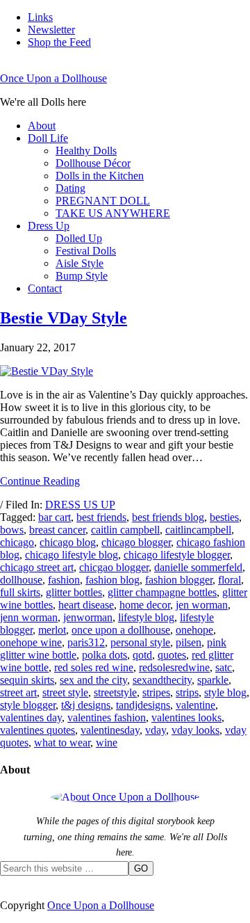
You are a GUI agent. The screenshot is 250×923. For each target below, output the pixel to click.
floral (229, 580)
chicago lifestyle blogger (177, 555)
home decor (144, 605)
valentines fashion (106, 717)
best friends (101, 517)
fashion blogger (178, 580)
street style (65, 692)
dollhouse (21, 580)
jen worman (202, 605)
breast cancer (57, 530)
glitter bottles (74, 592)
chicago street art (37, 567)
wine (106, 742)
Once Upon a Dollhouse (53, 78)
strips (187, 692)
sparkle (212, 680)
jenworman (87, 617)
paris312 (86, 642)
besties (224, 517)
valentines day (31, 717)
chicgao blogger (114, 567)
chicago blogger (136, 542)
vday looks (195, 730)
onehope (194, 630)
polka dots (104, 655)
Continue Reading (40, 481)
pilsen (188, 642)
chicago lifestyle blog (71, 555)
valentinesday (110, 730)
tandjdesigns (143, 705)
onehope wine (31, 642)
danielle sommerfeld (198, 567)
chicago (17, 542)
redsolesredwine (174, 667)
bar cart (54, 517)
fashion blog (112, 580)
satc (223, 667)
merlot (52, 630)
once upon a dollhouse (121, 630)
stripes (156, 692)
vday (155, 730)
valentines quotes (37, 730)
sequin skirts (27, 680)
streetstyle (115, 692)
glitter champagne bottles (162, 592)
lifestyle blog (146, 617)
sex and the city (93, 680)
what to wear (62, 742)
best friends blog (168, 517)
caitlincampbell (198, 530)
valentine (195, 705)
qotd (142, 655)
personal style (140, 642)
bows (12, 530)
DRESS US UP (80, 505)
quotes (172, 655)
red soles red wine (93, 667)
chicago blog (68, 542)
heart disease (86, 605)
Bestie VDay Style (63, 318)
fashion (64, 580)
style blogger (28, 705)
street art (18, 692)
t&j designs (85, 705)
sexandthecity (162, 680)
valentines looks (186, 717)
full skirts (20, 592)
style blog (225, 692)
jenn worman (29, 617)
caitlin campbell (125, 530)
